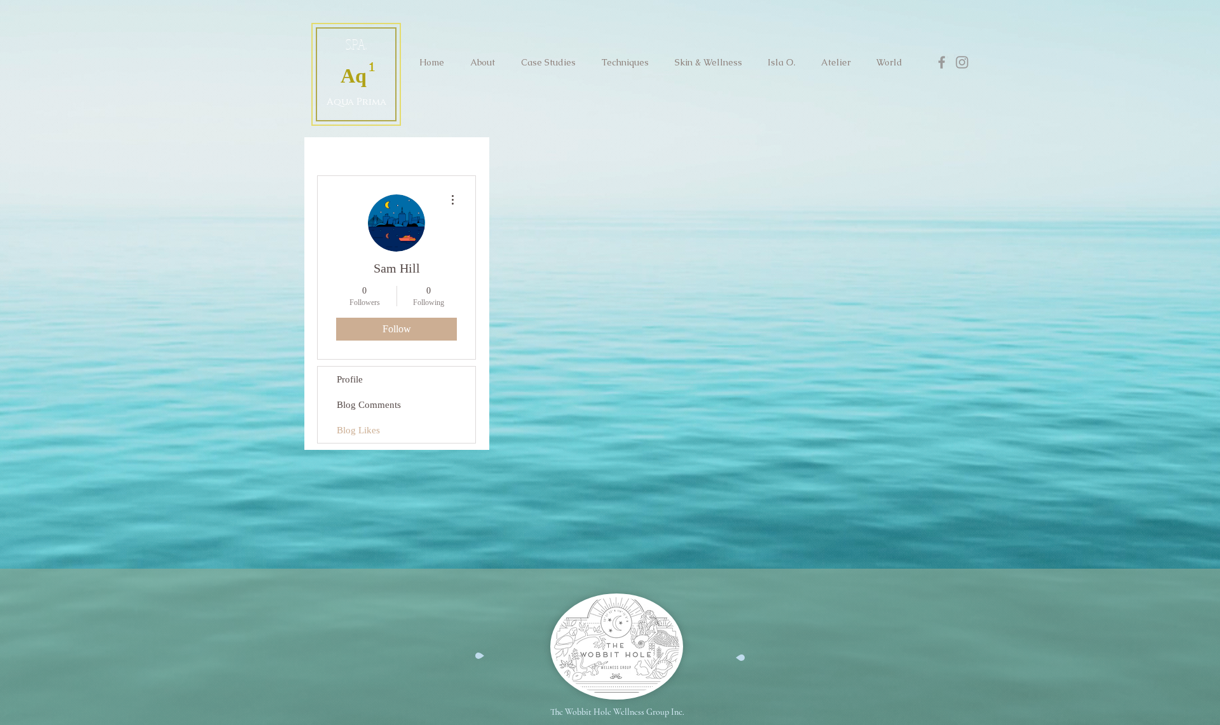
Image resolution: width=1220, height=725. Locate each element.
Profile (350, 379)
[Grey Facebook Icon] (941, 62)
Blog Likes (358, 430)
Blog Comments (369, 405)
